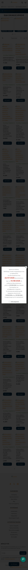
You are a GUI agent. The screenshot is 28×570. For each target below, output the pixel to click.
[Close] (26, 267)
